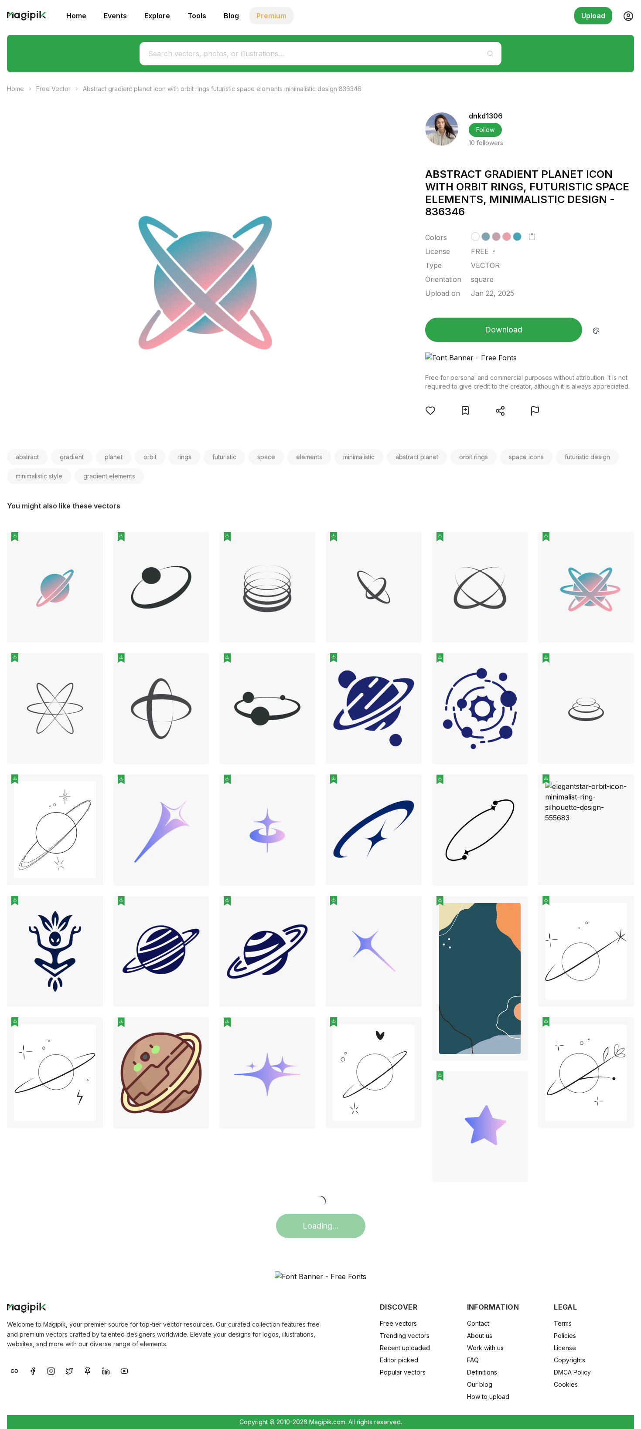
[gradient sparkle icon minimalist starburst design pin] (408, 908)
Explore (157, 15)
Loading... (321, 1225)
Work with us (485, 1347)
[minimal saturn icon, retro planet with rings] (374, 708)
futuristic (224, 457)
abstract (27, 457)
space (266, 457)
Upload (593, 15)
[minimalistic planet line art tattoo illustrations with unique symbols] (55, 829)
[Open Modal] (430, 410)
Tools (197, 15)
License (565, 1347)
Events (115, 15)
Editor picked (399, 1360)
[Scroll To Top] (623, 1412)
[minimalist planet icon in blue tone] (161, 951)
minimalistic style (39, 476)
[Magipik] (26, 15)
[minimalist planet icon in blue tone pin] (195, 909)
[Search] (490, 53)
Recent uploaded (405, 1347)
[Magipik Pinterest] (87, 1370)
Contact (478, 1323)
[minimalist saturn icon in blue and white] (267, 951)
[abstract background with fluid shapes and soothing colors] (480, 978)
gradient (72, 457)
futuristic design (587, 457)
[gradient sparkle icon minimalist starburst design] (374, 951)
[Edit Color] (596, 330)
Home (76, 15)
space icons (526, 457)
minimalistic (359, 457)
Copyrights (569, 1360)
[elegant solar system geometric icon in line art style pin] (302, 666)
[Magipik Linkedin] (106, 1370)
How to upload (488, 1396)
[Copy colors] (532, 236)
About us (479, 1335)
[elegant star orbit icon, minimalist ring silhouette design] (586, 829)
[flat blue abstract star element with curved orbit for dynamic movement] (374, 829)
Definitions (482, 1372)
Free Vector (53, 88)
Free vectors (398, 1323)
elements (309, 457)
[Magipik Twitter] (69, 1370)
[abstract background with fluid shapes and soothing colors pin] (514, 909)
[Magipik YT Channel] (124, 1370)
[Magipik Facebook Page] (32, 1370)
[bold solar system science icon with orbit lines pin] (514, 666)
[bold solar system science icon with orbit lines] (480, 708)
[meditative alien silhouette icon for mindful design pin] (89, 908)
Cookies (566, 1384)
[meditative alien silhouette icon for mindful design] (55, 951)
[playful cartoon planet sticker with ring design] (161, 1072)
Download (503, 329)
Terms (563, 1323)
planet (114, 457)
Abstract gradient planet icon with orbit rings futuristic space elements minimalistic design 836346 (222, 88)
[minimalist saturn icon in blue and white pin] (302, 909)
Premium (271, 15)
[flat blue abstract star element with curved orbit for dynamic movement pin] (408, 787)
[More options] (91, 646)
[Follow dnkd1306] (441, 129)
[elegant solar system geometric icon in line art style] (267, 708)
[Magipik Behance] (14, 1370)
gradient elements (109, 476)
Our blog (479, 1384)
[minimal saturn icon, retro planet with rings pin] (408, 666)
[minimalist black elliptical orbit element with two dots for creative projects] (480, 830)
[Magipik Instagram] (51, 1370)
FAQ (473, 1360)
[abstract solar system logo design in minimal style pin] (195, 545)
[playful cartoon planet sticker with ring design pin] (195, 1030)
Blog (231, 15)
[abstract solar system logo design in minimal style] (161, 587)
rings (184, 457)
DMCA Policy (572, 1372)
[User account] (625, 16)
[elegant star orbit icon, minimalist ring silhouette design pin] (621, 787)
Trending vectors (405, 1335)
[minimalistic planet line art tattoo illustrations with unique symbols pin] (89, 787)
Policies (565, 1335)
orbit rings (473, 457)
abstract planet (417, 457)
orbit (150, 457)
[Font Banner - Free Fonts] (527, 357)
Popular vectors (403, 1372)
